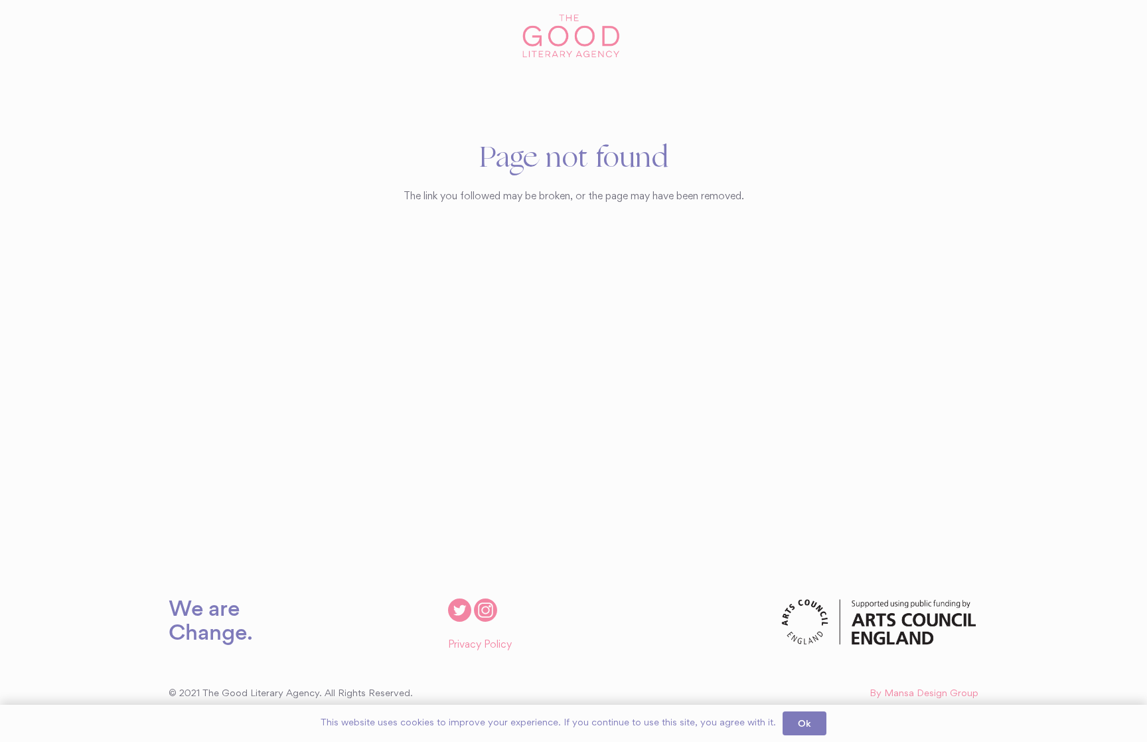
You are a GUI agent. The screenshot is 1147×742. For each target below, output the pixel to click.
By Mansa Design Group (924, 694)
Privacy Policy (480, 645)
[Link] (573, 36)
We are (204, 608)
